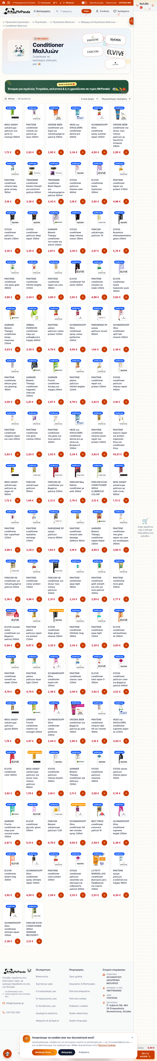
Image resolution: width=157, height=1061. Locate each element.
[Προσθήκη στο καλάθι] (17, 152)
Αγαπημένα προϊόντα (46, 1013)
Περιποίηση (41, 22)
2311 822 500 (125, 3)
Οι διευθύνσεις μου (46, 1006)
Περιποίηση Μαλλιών (64, 22)
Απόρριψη (66, 1052)
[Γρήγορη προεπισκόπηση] (18, 114)
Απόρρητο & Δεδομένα (47, 1020)
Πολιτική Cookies (107, 1045)
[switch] (84, 2)
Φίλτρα (11, 99)
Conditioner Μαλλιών (16, 25)
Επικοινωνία (111, 3)
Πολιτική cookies (77, 998)
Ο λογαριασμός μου (46, 991)
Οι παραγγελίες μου (46, 998)
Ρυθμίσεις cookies (78, 1006)
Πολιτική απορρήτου (79, 991)
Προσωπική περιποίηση (17, 22)
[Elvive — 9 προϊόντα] (115, 52)
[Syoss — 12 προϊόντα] (115, 39)
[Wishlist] (18, 107)
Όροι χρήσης (75, 976)
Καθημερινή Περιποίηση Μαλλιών (98, 22)
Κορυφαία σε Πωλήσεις (25, 3)
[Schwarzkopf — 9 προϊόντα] (115, 63)
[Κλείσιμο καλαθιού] (131, 21)
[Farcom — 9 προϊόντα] (92, 50)
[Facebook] (3, 3)
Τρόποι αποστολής (78, 1013)
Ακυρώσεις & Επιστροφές (82, 983)
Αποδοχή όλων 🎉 (44, 1052)
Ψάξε (86, 11)
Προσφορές (46, 3)
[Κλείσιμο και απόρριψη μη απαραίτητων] (132, 1037)
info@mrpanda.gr (15, 1003)
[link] (15, 117)
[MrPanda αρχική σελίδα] (16, 11)
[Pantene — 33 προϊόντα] (93, 38)
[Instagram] (8, 3)
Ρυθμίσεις (84, 1052)
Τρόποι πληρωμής (78, 1020)
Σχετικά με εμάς (96, 3)
